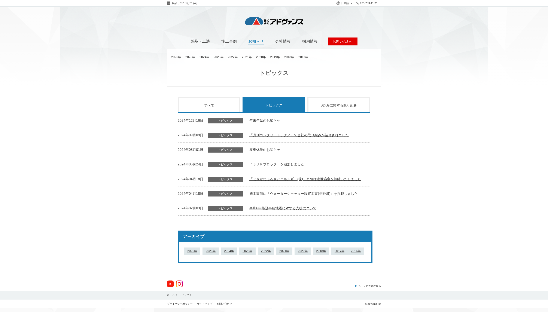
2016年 (356, 251)
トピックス (274, 105)
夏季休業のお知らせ (264, 150)
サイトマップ (204, 303)
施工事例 (229, 41)
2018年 (289, 57)
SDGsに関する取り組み (338, 105)
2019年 (275, 57)
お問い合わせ (224, 303)
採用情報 (310, 41)
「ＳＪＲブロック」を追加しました (276, 164)
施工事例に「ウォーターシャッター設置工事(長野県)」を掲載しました (303, 193)
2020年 (261, 57)
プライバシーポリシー (180, 303)
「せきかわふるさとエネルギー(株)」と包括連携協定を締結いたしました (305, 179)
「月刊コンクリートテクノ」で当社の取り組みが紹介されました (299, 135)
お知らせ (256, 41)
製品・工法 (200, 41)
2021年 (247, 57)
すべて (209, 105)
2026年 (176, 57)
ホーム (171, 295)
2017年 (303, 57)
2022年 (233, 57)
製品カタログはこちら (185, 3)
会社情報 (283, 41)
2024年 (204, 57)
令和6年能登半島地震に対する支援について (282, 208)
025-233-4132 (368, 3)
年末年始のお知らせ (264, 120)
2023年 (218, 57)
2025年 (190, 57)
